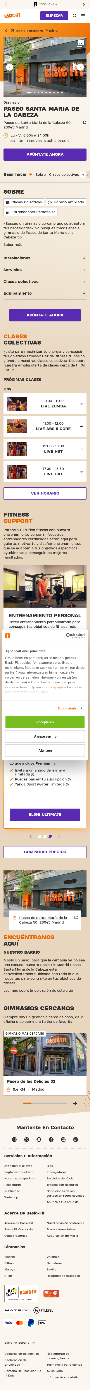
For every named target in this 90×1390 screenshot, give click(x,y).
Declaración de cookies (21, 1353)
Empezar (54, 15)
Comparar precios (45, 852)
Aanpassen (42, 736)
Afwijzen (45, 750)
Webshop (11, 1197)
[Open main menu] (83, 16)
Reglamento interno (19, 1172)
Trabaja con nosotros (62, 1184)
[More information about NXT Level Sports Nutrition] (43, 1310)
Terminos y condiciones (64, 1364)
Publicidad (12, 1191)
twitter (26, 1139)
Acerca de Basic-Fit (18, 1223)
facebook (51, 1139)
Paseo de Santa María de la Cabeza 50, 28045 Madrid (37, 125)
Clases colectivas (64, 174)
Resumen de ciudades (63, 1275)
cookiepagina (55, 687)
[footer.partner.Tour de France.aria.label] (21, 1293)
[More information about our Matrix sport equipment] (16, 1310)
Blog (50, 1165)
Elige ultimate (45, 814)
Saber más (12, 245)
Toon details (67, 708)
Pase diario (12, 1184)
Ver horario (45, 493)
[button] (5, 4)
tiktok (75, 1139)
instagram (14, 1139)
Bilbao (9, 1263)
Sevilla (51, 1269)
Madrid (9, 1256)
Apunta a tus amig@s (62, 1202)
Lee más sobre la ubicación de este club (38, 990)
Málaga (9, 1269)
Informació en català (62, 1377)
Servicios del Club (60, 1178)
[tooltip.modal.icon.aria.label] (32, 774)
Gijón (8, 1275)
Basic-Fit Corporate (18, 1229)
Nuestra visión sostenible (65, 1223)
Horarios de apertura (19, 1178)
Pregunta (74, 15)
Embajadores (56, 1172)
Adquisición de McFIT (62, 1235)
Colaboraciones (15, 1235)
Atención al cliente (18, 1165)
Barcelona (54, 1263)
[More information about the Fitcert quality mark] (51, 1293)
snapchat (38, 1139)
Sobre (41, 174)
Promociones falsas (61, 1229)
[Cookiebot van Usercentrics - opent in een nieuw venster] (66, 635)
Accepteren (45, 722)
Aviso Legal (55, 1371)
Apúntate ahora (45, 154)
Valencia (53, 1256)
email (63, 1139)
